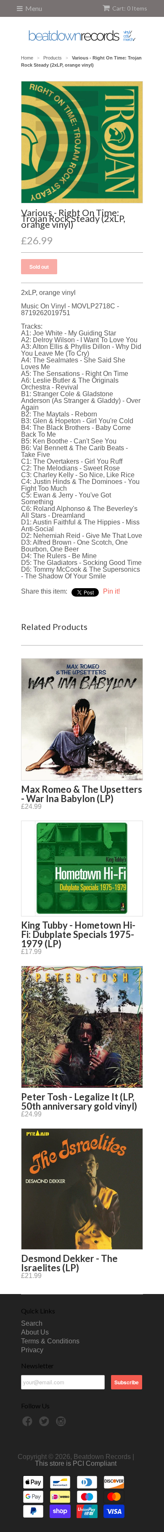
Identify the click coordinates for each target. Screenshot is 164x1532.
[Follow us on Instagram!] (62, 1423)
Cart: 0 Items (129, 8)
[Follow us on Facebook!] (28, 1423)
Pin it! (111, 591)
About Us (35, 1332)
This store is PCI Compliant (75, 1463)
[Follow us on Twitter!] (45, 1423)
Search (31, 1323)
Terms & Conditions (50, 1341)
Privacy (32, 1350)
